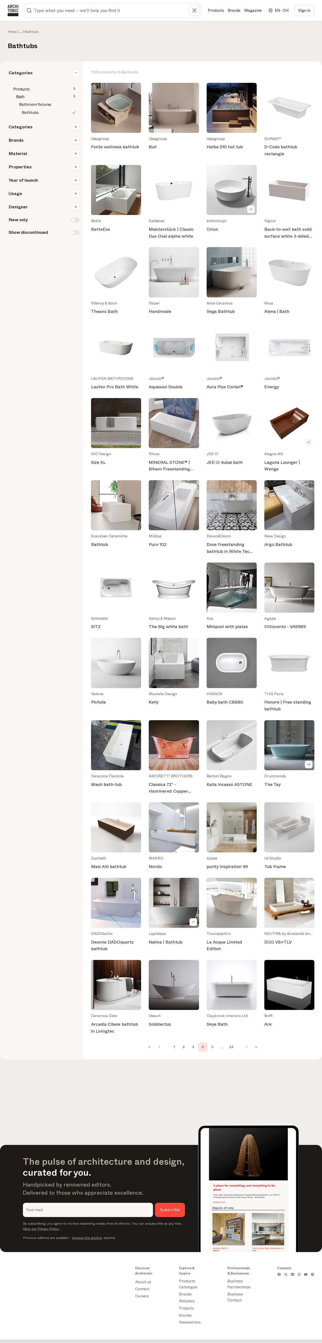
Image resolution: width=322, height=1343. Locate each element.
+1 (251, 209)
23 (231, 1046)
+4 (309, 764)
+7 (308, 442)
